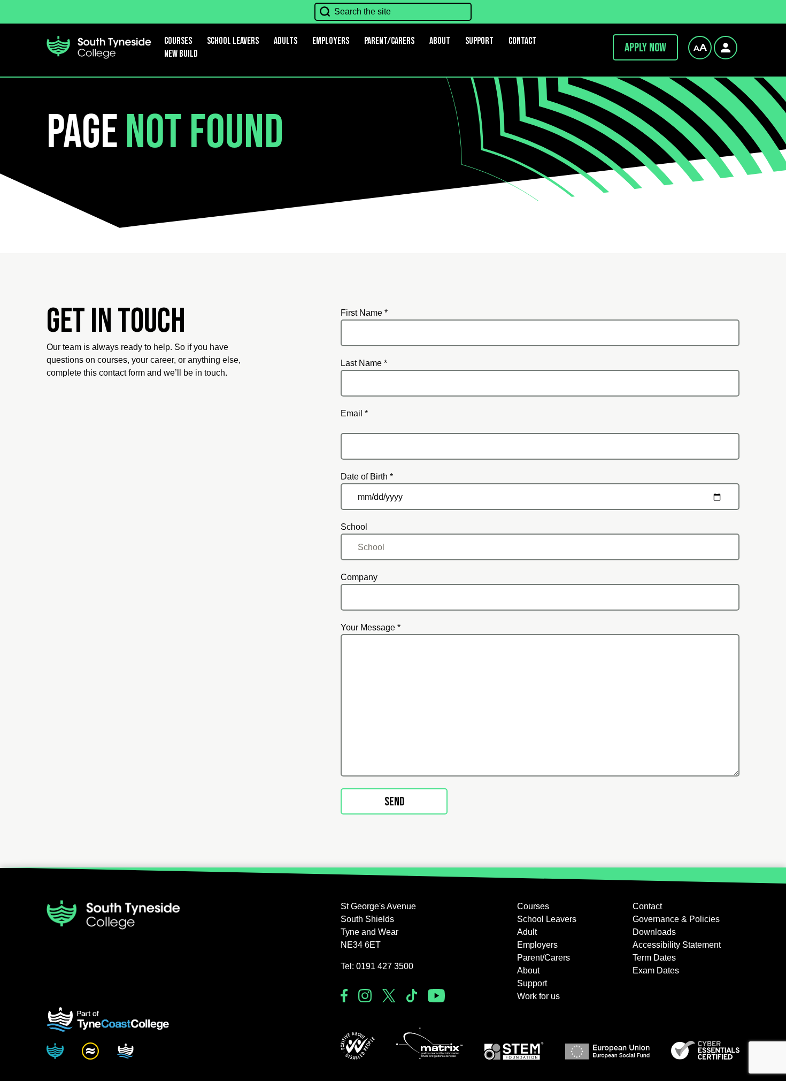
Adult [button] (527, 932)
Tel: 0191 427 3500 (377, 966)
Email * (354, 413)
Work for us (538, 996)
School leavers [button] (233, 41)
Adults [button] (285, 41)
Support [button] (479, 41)
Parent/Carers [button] (389, 41)
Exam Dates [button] (656, 970)
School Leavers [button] (546, 919)
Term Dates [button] (654, 957)
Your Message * (370, 627)
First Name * (364, 312)
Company (359, 577)
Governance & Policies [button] (676, 919)
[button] (358, 1046)
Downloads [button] (654, 932)
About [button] (439, 41)
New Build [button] (181, 53)
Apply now (645, 47)
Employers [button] (330, 41)
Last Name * (364, 363)
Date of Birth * (367, 476)
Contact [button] (522, 41)
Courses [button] (533, 906)
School (354, 526)
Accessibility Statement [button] (677, 944)
